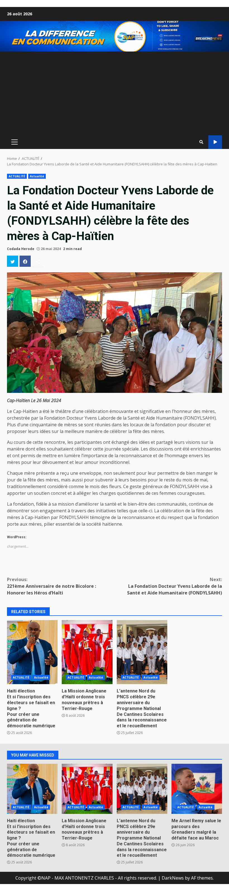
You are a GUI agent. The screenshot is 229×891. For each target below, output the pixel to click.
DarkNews (173, 878)
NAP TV (215, 142)
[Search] (201, 142)
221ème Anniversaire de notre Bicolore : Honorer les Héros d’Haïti (51, 586)
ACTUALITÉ (17, 176)
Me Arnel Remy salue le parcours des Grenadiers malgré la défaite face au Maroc (196, 789)
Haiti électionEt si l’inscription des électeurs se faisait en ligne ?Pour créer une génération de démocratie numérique (32, 652)
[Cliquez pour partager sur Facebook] (25, 261)
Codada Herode (20, 248)
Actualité (37, 176)
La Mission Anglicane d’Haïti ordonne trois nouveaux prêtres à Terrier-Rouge (87, 652)
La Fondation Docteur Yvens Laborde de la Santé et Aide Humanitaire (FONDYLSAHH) (174, 586)
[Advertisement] (114, 93)
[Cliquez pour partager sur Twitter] (12, 261)
